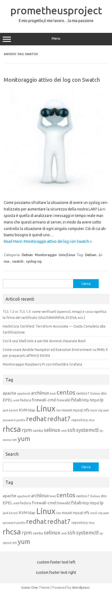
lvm (58, 410)
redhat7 (59, 418)
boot (53, 393)
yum (24, 438)
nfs (86, 410)
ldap (31, 410)
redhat (36, 419)
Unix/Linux (67, 255)
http (85, 400)
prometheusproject (56, 10)
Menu (56, 38)
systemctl (87, 430)
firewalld (63, 400)
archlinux (40, 393)
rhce (92, 420)
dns (104, 393)
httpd (94, 400)
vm (14, 440)
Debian (27, 255)
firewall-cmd (44, 400)
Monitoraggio (46, 255)
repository (79, 420)
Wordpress (81, 587)
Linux (45, 408)
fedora (25, 400)
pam (106, 410)
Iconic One (29, 587)
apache (9, 393)
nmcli (93, 410)
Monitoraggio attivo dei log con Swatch (52, 80)
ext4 (16, 400)
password (9, 420)
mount (67, 410)
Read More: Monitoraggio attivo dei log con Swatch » (48, 241)
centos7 (82, 393)
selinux (52, 430)
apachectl (23, 393)
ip (101, 399)
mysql (78, 410)
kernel (13, 410)
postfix (20, 420)
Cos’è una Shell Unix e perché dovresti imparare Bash (44, 341)
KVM (23, 410)
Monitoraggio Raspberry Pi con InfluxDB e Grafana (42, 364)
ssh (71, 430)
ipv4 (5, 410)
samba (38, 430)
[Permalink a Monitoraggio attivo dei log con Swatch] (56, 191)
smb (64, 430)
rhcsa (12, 429)
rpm (27, 430)
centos (66, 392)
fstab (76, 399)
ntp (100, 410)
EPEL (8, 400)
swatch (17, 261)
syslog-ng (34, 261)
